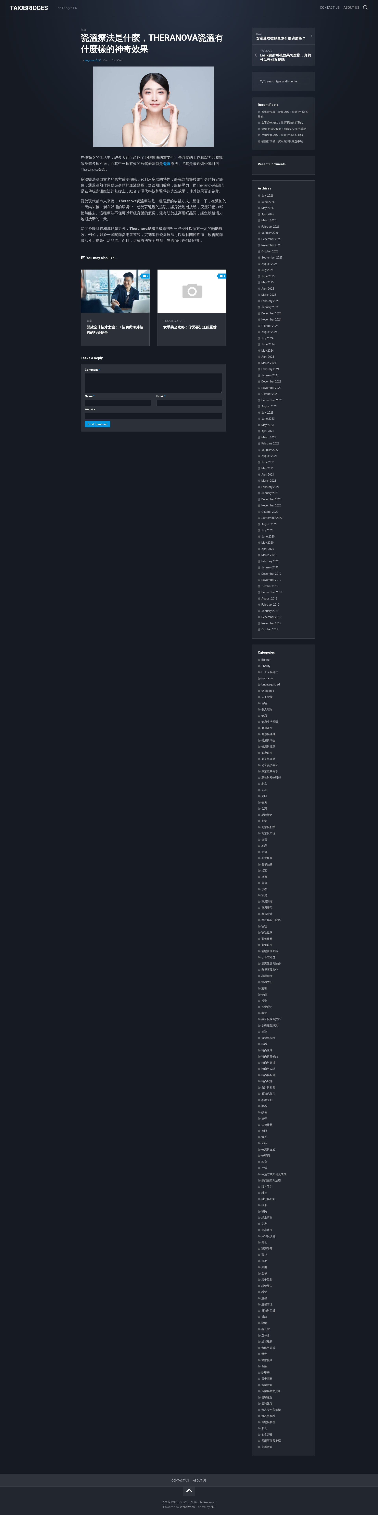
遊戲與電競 (268, 1347)
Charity (265, 666)
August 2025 (269, 263)
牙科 (264, 1143)
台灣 (264, 808)
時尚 (264, 1044)
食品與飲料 (268, 1415)
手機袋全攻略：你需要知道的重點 (282, 135)
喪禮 (264, 839)
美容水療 (266, 1229)
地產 (264, 845)
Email (161, 396)
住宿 (264, 703)
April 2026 (267, 214)
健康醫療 (266, 752)
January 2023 (270, 449)
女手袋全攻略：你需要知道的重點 (190, 327)
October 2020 (269, 511)
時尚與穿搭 (268, 1062)
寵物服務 (266, 938)
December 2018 (271, 617)
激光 (264, 1137)
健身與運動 (268, 758)
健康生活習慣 (269, 721)
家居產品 (266, 907)
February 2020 (270, 561)
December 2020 (271, 499)
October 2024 (269, 325)
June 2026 (268, 201)
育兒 (264, 1254)
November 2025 (271, 245)
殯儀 (264, 1112)
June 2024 (268, 344)
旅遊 (264, 1031)
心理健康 (266, 975)
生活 (264, 1168)
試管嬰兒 (266, 1285)
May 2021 (267, 468)
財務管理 (266, 1304)
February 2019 (270, 604)
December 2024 (271, 313)
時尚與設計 (268, 1068)
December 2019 (271, 573)
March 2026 (268, 220)
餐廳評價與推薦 (271, 1440)
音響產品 (266, 1397)
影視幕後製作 (269, 969)
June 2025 (268, 276)
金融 (264, 1366)
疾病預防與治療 (271, 1180)
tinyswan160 (93, 60)
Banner (266, 659)
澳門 (264, 1130)
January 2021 (270, 493)
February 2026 (270, 226)
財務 (264, 1298)
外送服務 (266, 858)
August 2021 (269, 455)
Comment (92, 369)
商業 (89, 320)
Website (90, 409)
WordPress (187, 1507)
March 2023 (268, 437)
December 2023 (271, 381)
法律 (264, 1118)
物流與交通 (268, 1149)
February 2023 (270, 443)
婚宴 (264, 870)
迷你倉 (265, 1335)
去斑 (264, 802)
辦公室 (265, 1329)
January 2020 (270, 567)
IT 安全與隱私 (269, 672)
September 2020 (272, 517)
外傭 (264, 852)
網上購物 (266, 1217)
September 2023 (272, 400)
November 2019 (271, 579)
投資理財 (266, 1006)
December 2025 (271, 239)
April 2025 (267, 288)
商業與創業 (268, 827)
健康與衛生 (268, 740)
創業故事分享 (269, 771)
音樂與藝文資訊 (271, 1391)
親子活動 (266, 1279)
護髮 (264, 1291)
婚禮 (264, 876)
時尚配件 (266, 1081)
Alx (212, 1507)
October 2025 (269, 251)
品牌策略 (266, 814)
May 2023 (267, 425)
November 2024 (271, 319)
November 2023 (271, 387)
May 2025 (267, 282)
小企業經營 (268, 957)
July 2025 (267, 270)
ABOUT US (351, 7)
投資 (264, 1000)
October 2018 (269, 629)
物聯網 (265, 1155)
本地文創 (266, 1099)
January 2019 (270, 610)
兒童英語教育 (269, 765)
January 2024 (270, 375)
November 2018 (271, 623)
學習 (264, 882)
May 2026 (267, 208)
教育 (264, 1013)
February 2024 (270, 369)
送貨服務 (266, 1341)
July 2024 (267, 338)
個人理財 (266, 709)
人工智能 (266, 696)
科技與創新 (268, 1199)
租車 (264, 1205)
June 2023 (268, 418)
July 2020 (267, 530)
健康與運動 (268, 746)
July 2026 (267, 195)
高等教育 (266, 1446)
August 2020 (269, 524)
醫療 (264, 1353)
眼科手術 (266, 1186)
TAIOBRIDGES (29, 8)
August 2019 (269, 598)
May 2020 (267, 542)
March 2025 (268, 294)
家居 (264, 895)
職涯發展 (266, 1248)
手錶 (264, 994)
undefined (267, 690)
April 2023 (267, 431)
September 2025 (272, 257)
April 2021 (267, 474)
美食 (264, 1242)
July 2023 (267, 412)
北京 (264, 783)
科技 (264, 1192)
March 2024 (268, 363)
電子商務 (266, 1378)
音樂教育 (266, 1385)
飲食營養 (266, 1434)
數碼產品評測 (269, 1025)
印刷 (264, 790)
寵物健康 (266, 932)
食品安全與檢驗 (271, 1409)
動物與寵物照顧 (271, 777)
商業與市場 (268, 833)
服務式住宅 (268, 1093)
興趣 (264, 1267)
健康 (264, 715)
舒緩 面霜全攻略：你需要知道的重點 (283, 128)
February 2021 (270, 487)
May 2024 (267, 350)
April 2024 (267, 356)
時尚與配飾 (268, 1075)
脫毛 (264, 1261)
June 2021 (268, 462)
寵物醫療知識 (269, 951)
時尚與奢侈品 (269, 1056)
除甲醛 (265, 1372)
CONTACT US (330, 7)
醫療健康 (266, 1360)
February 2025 (270, 301)
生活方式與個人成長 (273, 1174)
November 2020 (271, 505)
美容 (83, 29)
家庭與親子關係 (271, 920)
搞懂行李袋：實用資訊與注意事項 (282, 141)
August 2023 (269, 406)
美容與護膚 (268, 1236)
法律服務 (266, 1124)
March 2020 (268, 555)
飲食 (264, 1428)
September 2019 (272, 592)
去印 (264, 796)
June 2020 (268, 536)
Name (89, 396)
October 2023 (269, 393)
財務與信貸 (268, 1310)
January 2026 (270, 232)
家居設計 (266, 913)
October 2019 (269, 586)
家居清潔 (266, 901)
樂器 (264, 1106)
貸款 (264, 1316)
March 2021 (268, 480)
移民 (264, 1211)
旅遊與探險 (268, 1037)
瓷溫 (166, 163)
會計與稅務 (268, 1087)
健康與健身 (268, 734)
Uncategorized (174, 320)
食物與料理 (268, 1422)
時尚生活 (266, 1050)
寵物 (264, 926)
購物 (264, 1323)
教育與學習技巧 (271, 1019)
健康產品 (266, 728)
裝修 (264, 1273)
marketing (267, 678)
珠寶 (264, 1161)
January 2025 (270, 307)
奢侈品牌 (266, 864)
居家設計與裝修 (271, 963)
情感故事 (266, 982)
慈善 (264, 988)
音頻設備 (266, 1403)
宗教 (264, 889)
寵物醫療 (266, 944)
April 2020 (267, 549)
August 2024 (269, 331)
